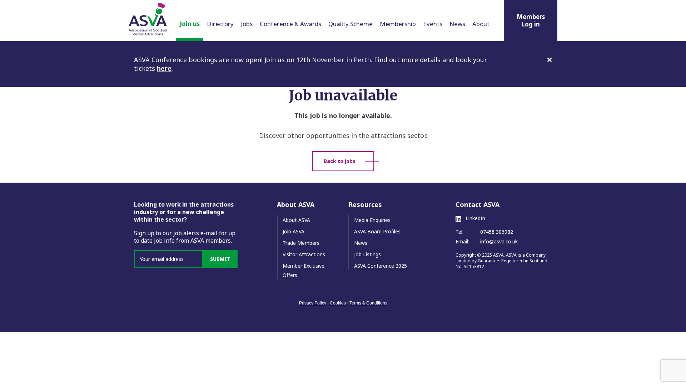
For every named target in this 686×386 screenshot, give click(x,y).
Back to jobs (340, 161)
